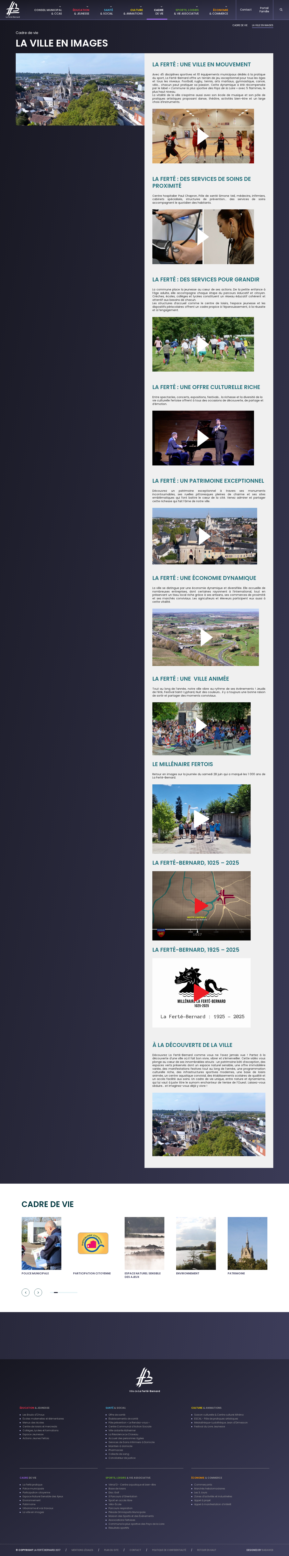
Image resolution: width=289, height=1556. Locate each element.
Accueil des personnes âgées (126, 1438)
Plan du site (111, 1550)
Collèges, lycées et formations (41, 1430)
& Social (116, 1407)
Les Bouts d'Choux (33, 1414)
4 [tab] (64, 1292)
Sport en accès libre (120, 1500)
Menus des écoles (33, 1422)
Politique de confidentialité (169, 1550)
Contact (135, 1550)
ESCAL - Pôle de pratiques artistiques (216, 1418)
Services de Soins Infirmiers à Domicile (132, 1442)
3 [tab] (60, 1292)
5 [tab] (68, 1292)
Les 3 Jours (200, 1492)
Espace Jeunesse (33, 1434)
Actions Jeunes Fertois (36, 1438)
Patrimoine (29, 1504)
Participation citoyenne (36, 1492)
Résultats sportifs (119, 1527)
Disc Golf (114, 1492)
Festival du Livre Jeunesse (209, 1426)
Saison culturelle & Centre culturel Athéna (219, 1414)
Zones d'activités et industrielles (213, 1496)
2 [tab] (56, 1292)
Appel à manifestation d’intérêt (212, 1504)
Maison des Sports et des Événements (131, 1516)
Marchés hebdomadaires (209, 1488)
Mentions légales (82, 1550)
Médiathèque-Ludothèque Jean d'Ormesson (221, 1422)
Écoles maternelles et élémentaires (43, 1418)
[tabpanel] (41, 1247)
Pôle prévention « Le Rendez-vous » (129, 1422)
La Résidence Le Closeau (123, 1434)
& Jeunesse (35, 1407)
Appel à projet (202, 1500)
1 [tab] (52, 1292)
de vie (28, 1477)
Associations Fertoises (122, 1520)
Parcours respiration (121, 1508)
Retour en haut (206, 1550)
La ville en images (33, 1512)
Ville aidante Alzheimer (122, 1430)
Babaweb (267, 1550)
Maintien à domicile (120, 1446)
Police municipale (33, 1488)
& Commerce (206, 1477)
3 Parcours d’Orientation (123, 1496)
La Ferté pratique (32, 1484)
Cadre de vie (240, 25)
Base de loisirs (117, 1488)
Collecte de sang (119, 1454)
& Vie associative (128, 1477)
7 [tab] (75, 1292)
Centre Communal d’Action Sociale (130, 1426)
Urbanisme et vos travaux (38, 1508)
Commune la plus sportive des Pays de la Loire (136, 1524)
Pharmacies (116, 1450)
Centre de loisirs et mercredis (40, 1426)
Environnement (31, 1500)
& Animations (206, 1407)
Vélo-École (115, 1504)
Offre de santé (117, 1414)
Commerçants (203, 1484)
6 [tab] (72, 1292)
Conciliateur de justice (122, 1458)
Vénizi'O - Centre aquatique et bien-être (132, 1484)
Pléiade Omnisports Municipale (127, 1512)
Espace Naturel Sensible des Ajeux (43, 1496)
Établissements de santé (123, 1418)
